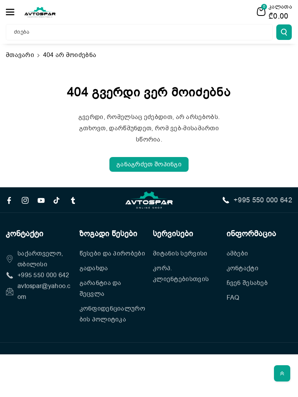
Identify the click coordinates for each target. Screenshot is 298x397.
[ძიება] (284, 32)
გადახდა (94, 268)
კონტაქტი (242, 268)
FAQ (233, 297)
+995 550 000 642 (263, 200)
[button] (14, 12)
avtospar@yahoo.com (44, 291)
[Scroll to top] (282, 373)
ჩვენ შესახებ (247, 283)
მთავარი (20, 55)
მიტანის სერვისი (180, 253)
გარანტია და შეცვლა (100, 288)
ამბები (237, 253)
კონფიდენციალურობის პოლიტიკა (113, 314)
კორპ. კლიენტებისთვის (181, 273)
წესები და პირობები (112, 253)
